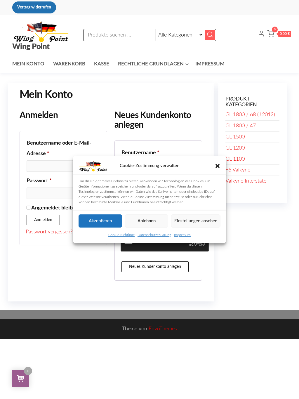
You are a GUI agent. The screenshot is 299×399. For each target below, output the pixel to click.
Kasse (101, 63)
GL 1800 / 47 (240, 126)
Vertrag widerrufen (34, 7)
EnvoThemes (163, 329)
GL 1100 (235, 159)
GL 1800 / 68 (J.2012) (250, 114)
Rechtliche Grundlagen (151, 63)
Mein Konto (28, 63)
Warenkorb (69, 63)
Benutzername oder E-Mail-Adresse (59, 148)
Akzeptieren (100, 221)
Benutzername (154, 152)
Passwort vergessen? (49, 232)
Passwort (53, 180)
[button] (217, 166)
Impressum (182, 235)
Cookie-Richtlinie (121, 235)
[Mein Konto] (261, 35)
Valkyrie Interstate (245, 181)
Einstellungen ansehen (195, 221)
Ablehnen (147, 221)
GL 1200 (235, 148)
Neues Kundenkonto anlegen (155, 267)
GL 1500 (235, 137)
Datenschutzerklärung (154, 235)
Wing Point (31, 47)
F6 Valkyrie (237, 170)
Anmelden (43, 220)
